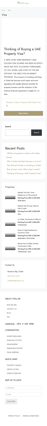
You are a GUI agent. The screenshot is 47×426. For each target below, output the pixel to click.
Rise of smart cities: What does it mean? (23, 169)
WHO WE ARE (12, 305)
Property (23, 102)
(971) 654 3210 (14, 276)
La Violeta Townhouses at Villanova (29, 219)
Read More (23, 113)
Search (8, 126)
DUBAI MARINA (12, 344)
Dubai (16, 102)
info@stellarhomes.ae (16, 280)
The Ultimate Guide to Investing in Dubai (24, 165)
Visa (39, 102)
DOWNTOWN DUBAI (14, 336)
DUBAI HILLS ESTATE (14, 340)
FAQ (8, 317)
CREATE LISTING (13, 369)
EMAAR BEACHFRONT (15, 348)
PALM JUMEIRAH (13, 352)
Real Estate (32, 102)
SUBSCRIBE (11, 401)
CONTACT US (12, 309)
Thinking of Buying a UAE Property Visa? (22, 51)
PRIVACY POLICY (14, 416)
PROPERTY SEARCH (14, 365)
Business (9, 102)
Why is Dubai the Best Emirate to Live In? (24, 161)
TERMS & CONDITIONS (30, 416)
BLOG (9, 313)
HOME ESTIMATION (14, 373)
